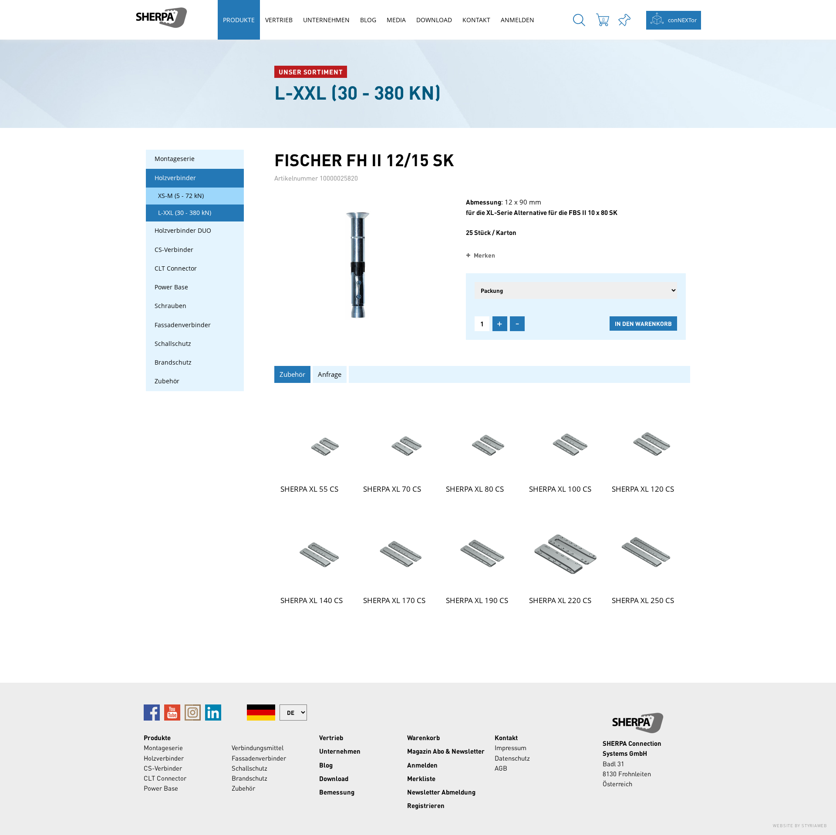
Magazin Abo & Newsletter (446, 751)
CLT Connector (176, 268)
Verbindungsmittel (257, 747)
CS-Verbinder (174, 250)
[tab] (293, 374)
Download (434, 20)
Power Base (171, 287)
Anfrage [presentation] (329, 374)
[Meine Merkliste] (624, 20)
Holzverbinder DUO (183, 231)
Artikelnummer (296, 178)
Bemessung (336, 792)
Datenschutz (512, 758)
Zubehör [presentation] (292, 374)
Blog (368, 20)
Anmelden (517, 20)
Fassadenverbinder (183, 325)
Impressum (510, 747)
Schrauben (170, 306)
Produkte (239, 20)
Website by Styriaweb (800, 825)
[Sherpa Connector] (161, 18)
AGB (501, 768)
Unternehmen (326, 20)
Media (396, 20)
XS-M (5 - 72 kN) (181, 196)
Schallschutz (173, 344)
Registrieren (426, 805)
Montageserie (175, 159)
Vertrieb (279, 20)
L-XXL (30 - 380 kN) (184, 213)
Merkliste (421, 778)
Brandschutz (173, 362)
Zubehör (167, 381)
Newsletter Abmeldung (441, 792)
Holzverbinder (175, 178)
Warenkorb (423, 737)
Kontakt (476, 20)
